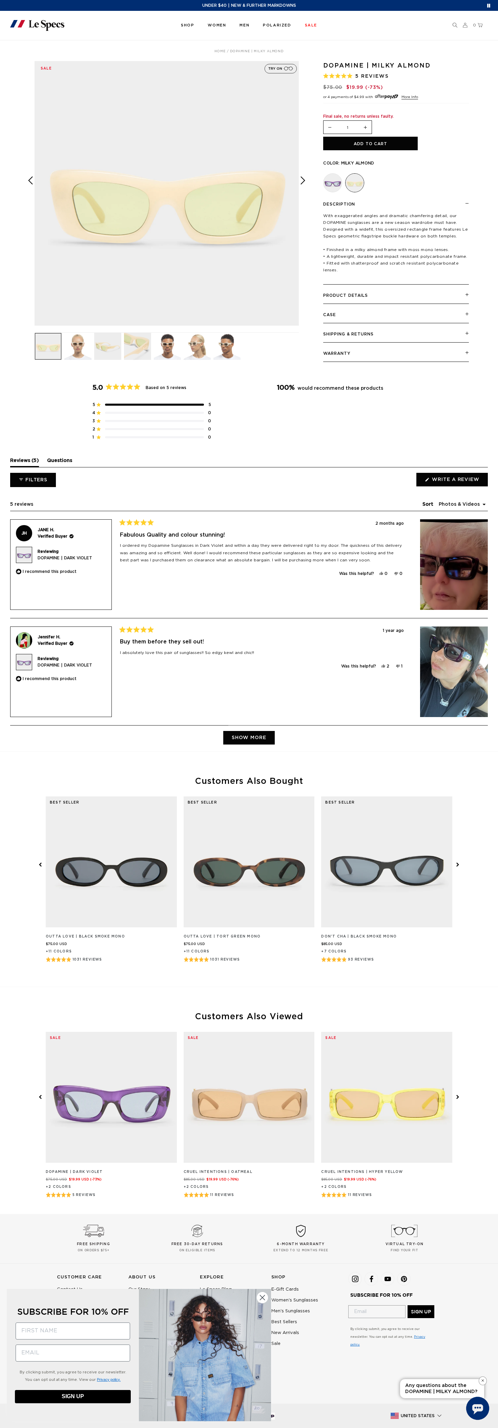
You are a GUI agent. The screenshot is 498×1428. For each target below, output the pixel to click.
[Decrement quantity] (330, 128)
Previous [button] (30, 198)
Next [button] (303, 198)
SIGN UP (421, 1311)
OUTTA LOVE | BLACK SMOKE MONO (85, 936)
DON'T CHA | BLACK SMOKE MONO (359, 936)
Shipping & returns (348, 334)
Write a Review (459, 481)
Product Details (345, 295)
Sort (428, 504)
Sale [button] (311, 25)
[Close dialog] (262, 1298)
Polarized (277, 25)
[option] (167, 193)
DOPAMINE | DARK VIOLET (65, 558)
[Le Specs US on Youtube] (387, 1279)
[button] (455, 25)
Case (329, 315)
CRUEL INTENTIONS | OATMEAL (218, 1172)
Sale (276, 1344)
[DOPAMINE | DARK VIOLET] (333, 183)
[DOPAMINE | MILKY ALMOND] (355, 183)
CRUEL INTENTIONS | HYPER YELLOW (362, 1172)
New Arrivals (285, 1333)
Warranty (336, 353)
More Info (409, 97)
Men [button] (244, 25)
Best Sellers (284, 1322)
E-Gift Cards (285, 1289)
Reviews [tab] (24, 462)
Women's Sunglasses (294, 1300)
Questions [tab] (59, 462)
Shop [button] (187, 25)
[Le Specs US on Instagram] (355, 1279)
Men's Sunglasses (290, 1311)
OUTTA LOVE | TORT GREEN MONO (222, 936)
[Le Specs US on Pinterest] (404, 1279)
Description (339, 204)
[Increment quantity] (365, 128)
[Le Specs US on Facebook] (371, 1279)
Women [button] (217, 25)
